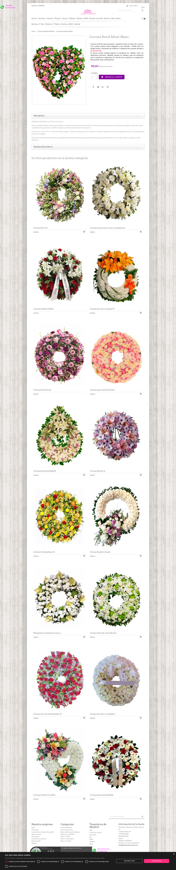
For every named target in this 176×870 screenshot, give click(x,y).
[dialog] (88, 861)
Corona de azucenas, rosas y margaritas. (107, 228)
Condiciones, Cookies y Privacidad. (42, 832)
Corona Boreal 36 (97, 471)
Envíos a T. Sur (37, 24)
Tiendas (34, 843)
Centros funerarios (66, 830)
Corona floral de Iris (42, 390)
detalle (77, 24)
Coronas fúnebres (66, 827)
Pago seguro (35, 836)
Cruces (65, 18)
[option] (58, 70)
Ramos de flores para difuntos (70, 832)
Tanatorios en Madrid (67, 834)
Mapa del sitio (35, 841)
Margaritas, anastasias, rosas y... (47, 633)
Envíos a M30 (83, 18)
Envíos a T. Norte (52, 24)
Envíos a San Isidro (112, 18)
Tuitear (98, 87)
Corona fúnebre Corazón (44, 795)
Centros (49, 18)
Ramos (57, 18)
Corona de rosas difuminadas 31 (47, 714)
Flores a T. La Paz (65, 841)
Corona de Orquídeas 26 (44, 552)
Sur (91, 837)
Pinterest (108, 87)
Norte (91, 839)
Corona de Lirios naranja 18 (102, 309)
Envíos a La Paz (96, 18)
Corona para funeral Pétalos (102, 390)
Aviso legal (34, 830)
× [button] (173, 854)
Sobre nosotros (36, 834)
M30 (91, 830)
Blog (143, 7)
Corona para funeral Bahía (101, 795)
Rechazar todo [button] (129, 861)
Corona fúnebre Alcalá (100, 552)
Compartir (93, 87)
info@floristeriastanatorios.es (128, 845)
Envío (33, 827)
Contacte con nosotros (38, 839)
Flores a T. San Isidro (67, 839)
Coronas (41, 18)
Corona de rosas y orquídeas (102, 714)
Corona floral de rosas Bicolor (103, 633)
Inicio (34, 18)
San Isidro (93, 835)
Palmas (72, 18)
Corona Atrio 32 (40, 228)
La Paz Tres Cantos (96, 832)
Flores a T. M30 (65, 836)
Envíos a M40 (67, 24)
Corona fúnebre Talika (43, 309)
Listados (92, 841)
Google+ (103, 87)
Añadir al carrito (111, 77)
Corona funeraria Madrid (44, 471)
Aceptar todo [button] (156, 861)
